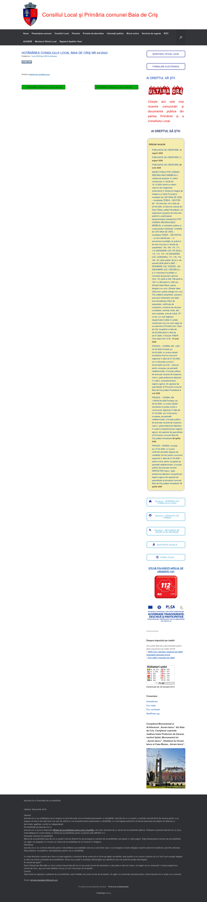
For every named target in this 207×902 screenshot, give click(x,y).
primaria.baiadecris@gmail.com (44, 880)
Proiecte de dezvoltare (93, 33)
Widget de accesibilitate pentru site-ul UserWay (73, 829)
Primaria (76, 33)
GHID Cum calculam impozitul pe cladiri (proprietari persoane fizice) (164, 653)
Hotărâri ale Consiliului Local (39, 74)
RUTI (166, 33)
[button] (180, 37)
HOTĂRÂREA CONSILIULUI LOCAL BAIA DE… (43, 87)
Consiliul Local (62, 33)
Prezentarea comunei (42, 33)
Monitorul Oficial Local (46, 41)
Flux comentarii (153, 709)
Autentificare (151, 701)
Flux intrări (151, 705)
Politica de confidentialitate (118, 886)
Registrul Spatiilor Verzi (71, 41)
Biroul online (133, 33)
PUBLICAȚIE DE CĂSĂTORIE (165, 149)
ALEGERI (27, 41)
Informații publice (115, 33)
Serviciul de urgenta (151, 33)
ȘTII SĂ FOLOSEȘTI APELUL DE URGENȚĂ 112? (166, 570)
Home (26, 33)
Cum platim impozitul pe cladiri (161, 657)
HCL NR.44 (27, 61)
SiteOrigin (101, 893)
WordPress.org (152, 713)
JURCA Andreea (50, 56)
